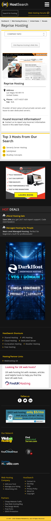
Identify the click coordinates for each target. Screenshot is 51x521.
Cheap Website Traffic (13, 501)
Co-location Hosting (12, 344)
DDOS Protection (11, 511)
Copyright (31, 494)
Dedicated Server (28, 340)
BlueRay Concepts (14, 155)
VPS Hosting (27, 337)
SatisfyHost (11, 151)
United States (34, 21)
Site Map (30, 484)
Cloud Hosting (10, 340)
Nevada (44, 21)
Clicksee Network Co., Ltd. (24, 518)
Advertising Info (11, 489)
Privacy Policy (32, 489)
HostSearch (5, 21)
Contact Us (31, 481)
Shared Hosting (11, 337)
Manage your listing (12, 486)
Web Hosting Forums (37, 13)
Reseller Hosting (33, 344)
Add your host (10, 484)
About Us (30, 491)
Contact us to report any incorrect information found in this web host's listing (24, 123)
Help (28, 486)
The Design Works (12, 506)
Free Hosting (9, 347)
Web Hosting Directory (19, 21)
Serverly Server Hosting (16, 147)
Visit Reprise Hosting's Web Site (25, 45)
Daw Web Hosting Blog (14, 504)
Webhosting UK (11, 361)
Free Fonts (9, 509)
